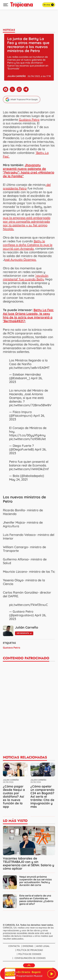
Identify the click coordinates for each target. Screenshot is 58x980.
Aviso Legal (43, 946)
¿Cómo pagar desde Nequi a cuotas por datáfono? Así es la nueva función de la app (14, 796)
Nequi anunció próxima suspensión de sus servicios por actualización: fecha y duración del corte (35, 880)
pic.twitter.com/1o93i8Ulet (27, 439)
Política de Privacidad (30, 950)
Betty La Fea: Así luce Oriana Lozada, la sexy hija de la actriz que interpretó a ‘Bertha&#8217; (28, 315)
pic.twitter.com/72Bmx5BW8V (30, 405)
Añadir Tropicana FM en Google (24, 99)
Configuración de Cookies (30, 958)
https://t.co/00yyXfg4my (27, 435)
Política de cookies (29, 954)
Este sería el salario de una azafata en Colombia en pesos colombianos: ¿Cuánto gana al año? (36, 899)
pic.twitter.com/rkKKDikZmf (29, 469)
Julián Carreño (16, 76)
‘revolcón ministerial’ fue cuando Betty (25, 277)
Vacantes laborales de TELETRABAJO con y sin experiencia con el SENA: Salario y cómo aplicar (28, 863)
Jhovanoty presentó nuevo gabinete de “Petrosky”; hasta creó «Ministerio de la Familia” (28, 170)
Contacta (14, 946)
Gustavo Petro (29, 119)
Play (51, 974)
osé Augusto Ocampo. (20, 259)
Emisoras (28, 946)
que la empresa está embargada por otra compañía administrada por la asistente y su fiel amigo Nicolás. (26, 223)
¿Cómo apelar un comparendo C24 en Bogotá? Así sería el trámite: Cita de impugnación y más (42, 796)
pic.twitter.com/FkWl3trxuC (28, 605)
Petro (8, 501)
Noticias (9, 30)
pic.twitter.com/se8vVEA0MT (29, 368)
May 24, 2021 (18, 479)
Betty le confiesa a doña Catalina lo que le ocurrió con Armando (27, 244)
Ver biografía (23, 633)
